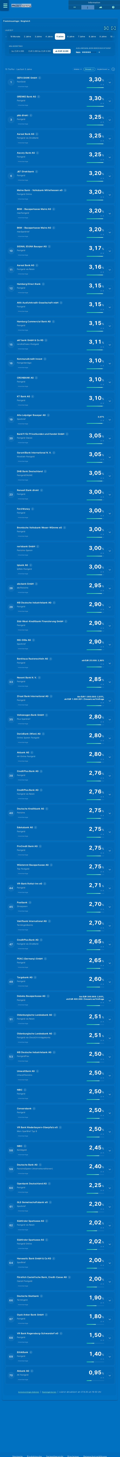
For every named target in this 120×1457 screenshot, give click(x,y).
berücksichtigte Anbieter (28, 1392)
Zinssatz (89, 69)
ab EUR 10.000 (61, 51)
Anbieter (78, 69)
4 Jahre (49, 36)
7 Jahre (81, 36)
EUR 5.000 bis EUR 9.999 (40, 51)
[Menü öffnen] (4, 5)
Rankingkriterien (49, 1392)
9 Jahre (103, 36)
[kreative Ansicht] (100, 7)
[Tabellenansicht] (74, 7)
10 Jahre (114, 36)
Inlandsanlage (23, 86)
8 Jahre (92, 36)
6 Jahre (70, 36)
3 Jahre (38, 36)
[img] (95, 87)
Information (94, 2)
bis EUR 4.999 (18, 51)
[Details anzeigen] (110, 82)
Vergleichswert (103, 69)
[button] (60, 82)
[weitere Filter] (106, 28)
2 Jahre (27, 36)
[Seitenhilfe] (113, 7)
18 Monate (15, 36)
